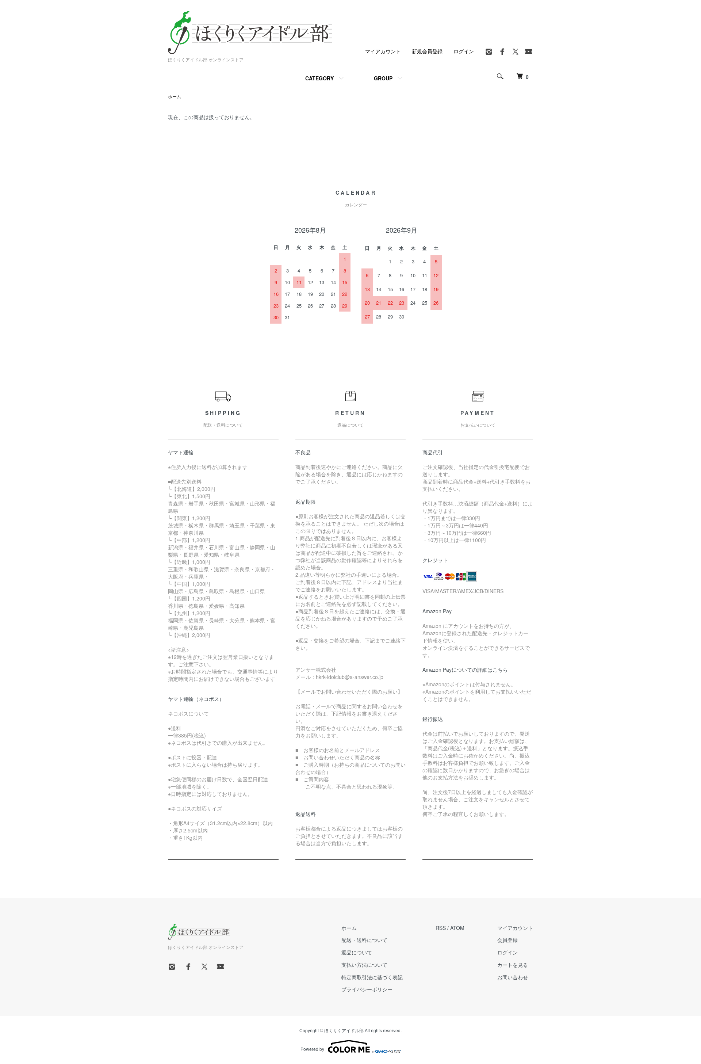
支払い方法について (364, 964)
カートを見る (512, 964)
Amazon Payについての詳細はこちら (465, 669)
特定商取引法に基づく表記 (372, 977)
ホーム (174, 96)
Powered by (312, 1049)
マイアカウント (383, 51)
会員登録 (507, 939)
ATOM (457, 927)
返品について (356, 952)
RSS (441, 927)
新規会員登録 (427, 51)
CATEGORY (319, 78)
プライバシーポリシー (366, 989)
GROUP (383, 78)
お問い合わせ (512, 977)
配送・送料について (364, 939)
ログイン (463, 51)
